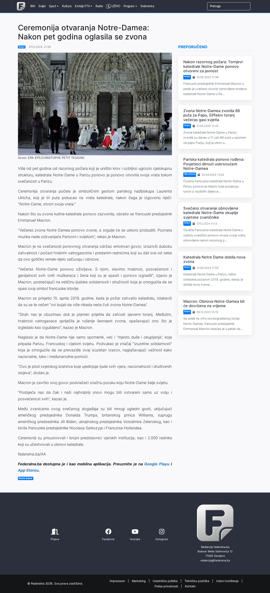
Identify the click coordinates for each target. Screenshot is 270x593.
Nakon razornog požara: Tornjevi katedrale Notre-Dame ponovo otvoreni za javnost (213, 66)
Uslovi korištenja (227, 581)
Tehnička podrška (197, 581)
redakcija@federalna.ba (215, 560)
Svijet (22, 47)
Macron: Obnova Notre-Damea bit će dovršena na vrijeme (214, 303)
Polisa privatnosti (167, 586)
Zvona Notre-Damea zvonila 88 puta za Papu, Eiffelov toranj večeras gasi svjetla (211, 115)
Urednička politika (165, 581)
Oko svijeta (189, 174)
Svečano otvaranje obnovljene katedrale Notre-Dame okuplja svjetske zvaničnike (210, 213)
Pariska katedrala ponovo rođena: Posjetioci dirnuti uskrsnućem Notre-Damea (213, 164)
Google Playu (156, 464)
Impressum (118, 581)
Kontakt (190, 586)
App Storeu (28, 470)
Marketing (139, 581)
